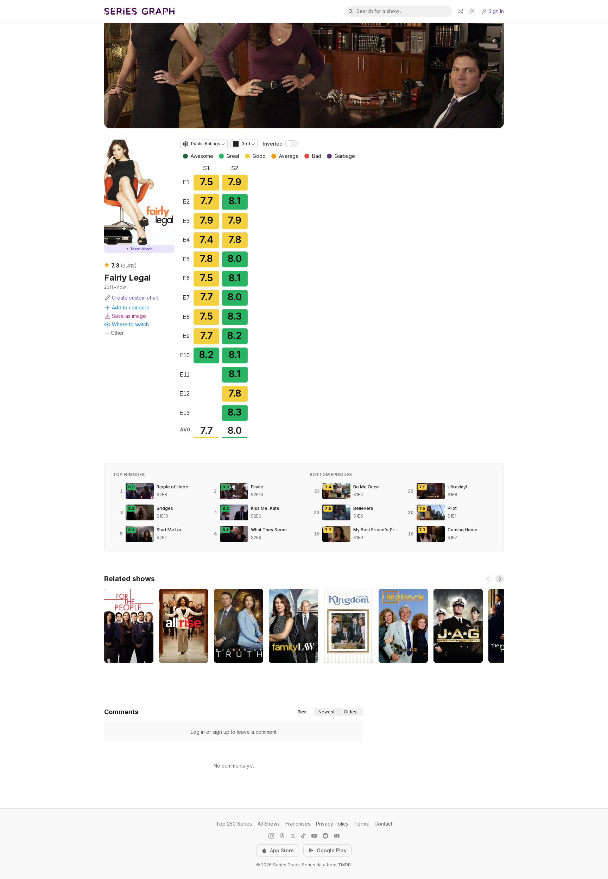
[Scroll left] (488, 579)
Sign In (496, 11)
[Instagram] (271, 836)
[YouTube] (314, 836)
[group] (326, 712)
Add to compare (131, 307)
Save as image (129, 316)
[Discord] (337, 836)
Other (117, 333)
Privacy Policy (332, 824)
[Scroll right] (499, 579)
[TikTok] (303, 835)
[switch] (291, 143)
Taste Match (139, 249)
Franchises (297, 824)
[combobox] (204, 144)
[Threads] (282, 835)
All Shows (269, 824)
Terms (361, 824)
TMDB (344, 864)
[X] (292, 835)
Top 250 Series (234, 824)
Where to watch (130, 324)
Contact (383, 824)
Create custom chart (135, 298)
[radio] (302, 712)
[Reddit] (325, 836)
